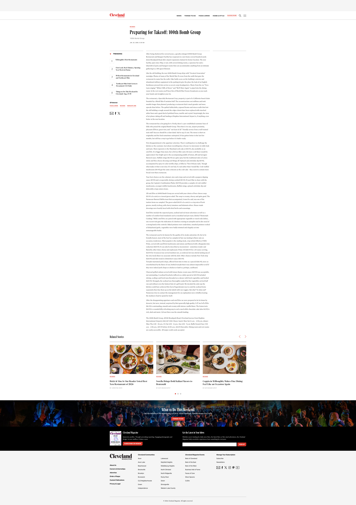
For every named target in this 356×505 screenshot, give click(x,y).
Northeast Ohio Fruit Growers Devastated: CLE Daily (126, 85)
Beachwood (142, 466)
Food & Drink (204, 16)
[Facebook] (222, 467)
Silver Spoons (190, 477)
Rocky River (165, 477)
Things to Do (190, 16)
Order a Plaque (115, 476)
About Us (113, 465)
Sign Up (242, 444)
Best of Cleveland (191, 458)
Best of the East (190, 462)
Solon (163, 481)
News (179, 16)
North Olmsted (166, 470)
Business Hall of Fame (192, 470)
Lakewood (164, 458)
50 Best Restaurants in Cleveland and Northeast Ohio (127, 77)
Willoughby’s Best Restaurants (126, 60)
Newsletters (220, 462)
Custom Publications (117, 480)
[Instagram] (229, 467)
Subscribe (232, 15)
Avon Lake (141, 462)
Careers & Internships (117, 469)
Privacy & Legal (115, 484)
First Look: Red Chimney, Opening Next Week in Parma (128, 69)
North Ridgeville (166, 473)
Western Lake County (168, 488)
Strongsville (165, 484)
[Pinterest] (233, 467)
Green (140, 484)
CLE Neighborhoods (145, 481)
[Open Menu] (244, 15)
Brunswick (141, 477)
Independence (143, 488)
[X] (225, 467)
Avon (139, 458)
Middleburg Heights (167, 466)
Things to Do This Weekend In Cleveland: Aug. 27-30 (127, 93)
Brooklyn (141, 473)
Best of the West (190, 466)
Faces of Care (190, 473)
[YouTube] (237, 467)
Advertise (113, 473)
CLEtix (187, 481)
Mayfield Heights (166, 462)
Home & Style (218, 16)
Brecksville (141, 470)
